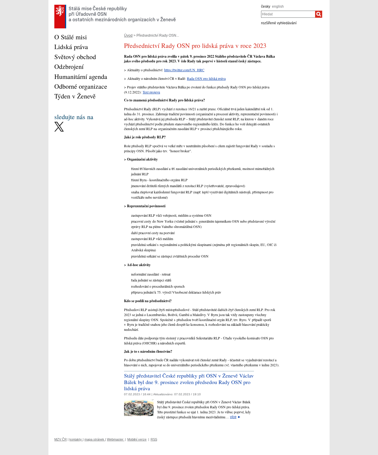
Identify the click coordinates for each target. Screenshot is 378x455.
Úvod (128, 35)
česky (265, 6)
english (278, 6)
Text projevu (151, 92)
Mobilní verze (136, 439)
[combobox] (288, 14)
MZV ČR (60, 439)
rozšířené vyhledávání (278, 23)
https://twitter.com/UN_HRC (184, 69)
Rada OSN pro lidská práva (206, 78)
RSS (154, 439)
